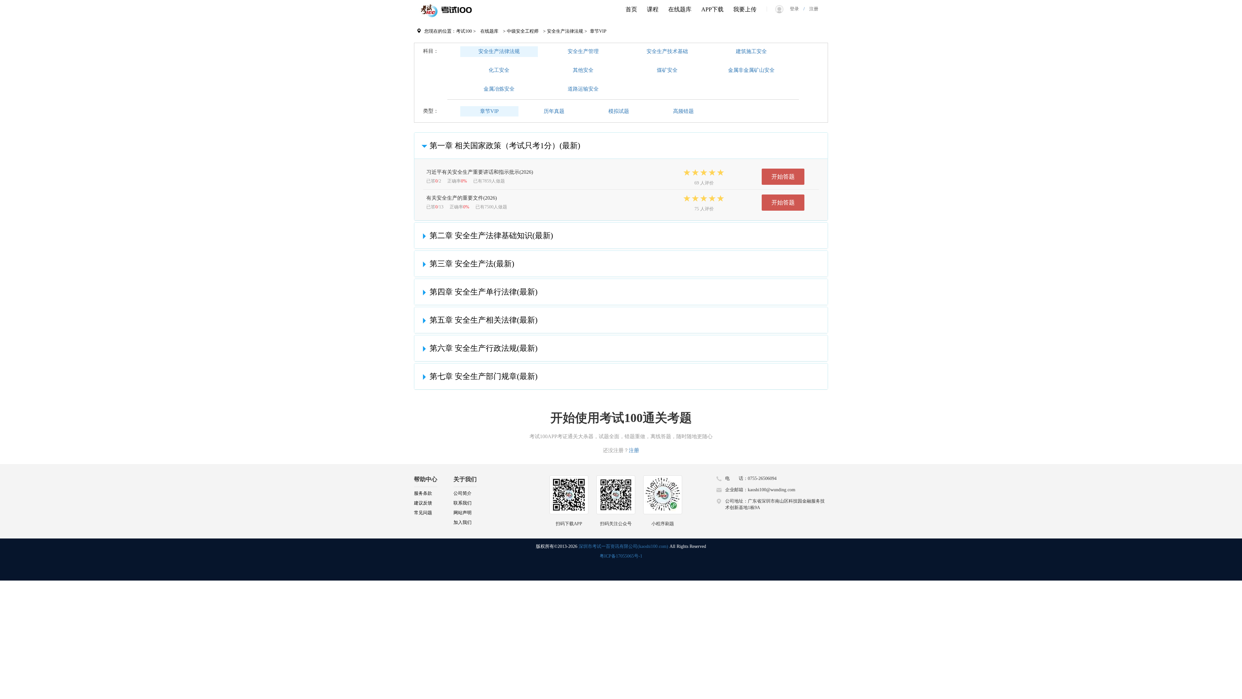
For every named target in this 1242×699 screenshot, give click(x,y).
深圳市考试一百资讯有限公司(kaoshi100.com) (623, 546)
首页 (631, 9)
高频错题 (683, 111)
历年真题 (554, 111)
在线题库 (680, 9)
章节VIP (489, 111)
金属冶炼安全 (499, 89)
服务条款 (423, 493)
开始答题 (783, 176)
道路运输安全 (583, 89)
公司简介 (462, 493)
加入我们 (462, 522)
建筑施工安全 (751, 51)
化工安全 (499, 70)
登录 (796, 8)
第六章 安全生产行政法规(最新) (484, 348)
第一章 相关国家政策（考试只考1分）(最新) (505, 145)
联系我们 (462, 503)
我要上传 (745, 9)
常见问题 (423, 512)
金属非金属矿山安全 (751, 70)
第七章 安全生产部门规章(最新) (484, 376)
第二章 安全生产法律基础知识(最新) (491, 235)
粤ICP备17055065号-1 (621, 556)
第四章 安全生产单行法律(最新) (484, 292)
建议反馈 (423, 503)
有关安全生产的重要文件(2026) (461, 198)
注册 (811, 8)
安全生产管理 (583, 51)
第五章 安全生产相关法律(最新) (484, 320)
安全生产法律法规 (499, 51)
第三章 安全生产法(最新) (472, 264)
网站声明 (462, 512)
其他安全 (583, 70)
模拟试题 (618, 111)
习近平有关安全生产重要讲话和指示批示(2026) (479, 172)
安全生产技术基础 (667, 51)
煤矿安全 (667, 70)
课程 (653, 9)
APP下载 (712, 9)
